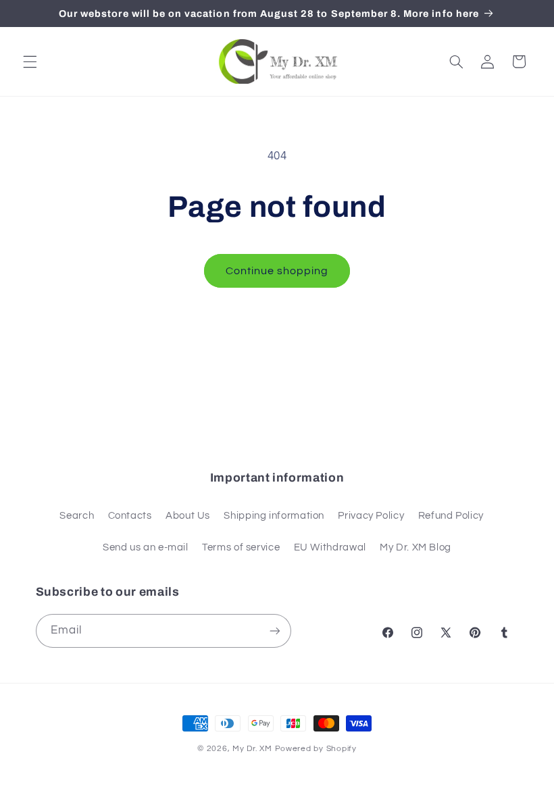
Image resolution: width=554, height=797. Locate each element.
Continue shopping (277, 270)
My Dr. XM (253, 748)
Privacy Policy (371, 516)
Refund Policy (451, 516)
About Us (188, 516)
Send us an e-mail (145, 547)
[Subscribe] (274, 630)
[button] (29, 61)
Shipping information (274, 516)
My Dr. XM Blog (415, 547)
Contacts (130, 516)
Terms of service (241, 547)
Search (76, 516)
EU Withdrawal (330, 547)
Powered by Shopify (316, 748)
